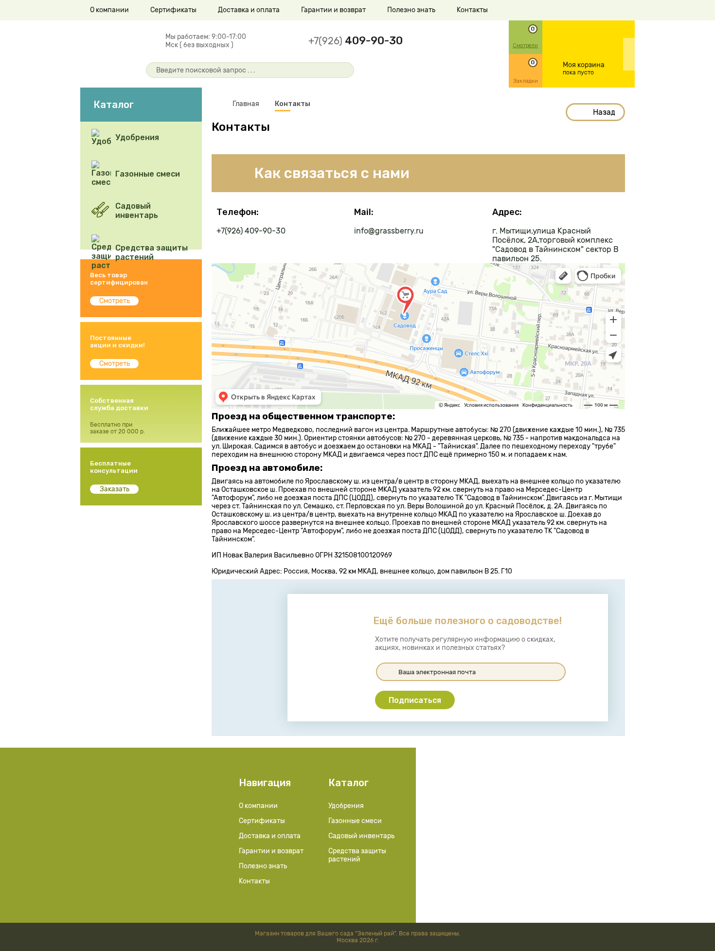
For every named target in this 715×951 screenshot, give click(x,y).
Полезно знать (411, 10)
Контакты (472, 10)
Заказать (114, 489)
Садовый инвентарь (361, 836)
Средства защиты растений (357, 855)
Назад (604, 112)
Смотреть (114, 301)
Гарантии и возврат (333, 10)
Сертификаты (173, 10)
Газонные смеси (355, 821)
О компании (109, 10)
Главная (245, 104)
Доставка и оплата (249, 10)
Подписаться (415, 700)
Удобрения (346, 806)
